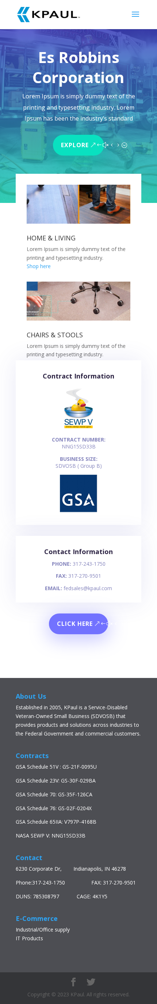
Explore (75, 145)
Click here (75, 624)
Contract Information (78, 376)
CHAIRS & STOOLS (55, 334)
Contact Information (78, 551)
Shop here (39, 266)
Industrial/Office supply (43, 929)
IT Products (29, 938)
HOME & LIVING (51, 238)
